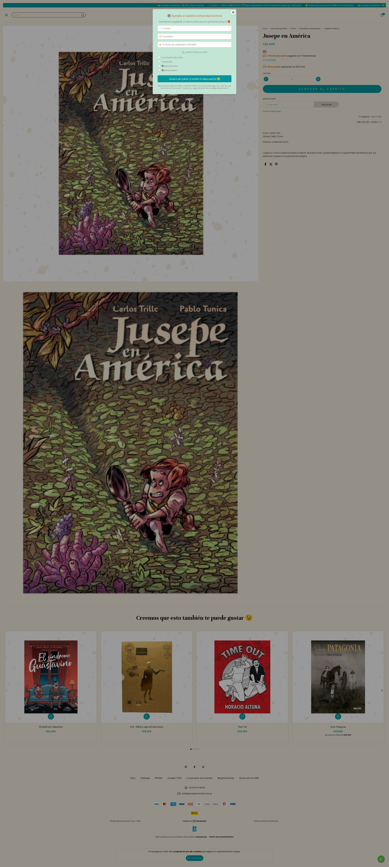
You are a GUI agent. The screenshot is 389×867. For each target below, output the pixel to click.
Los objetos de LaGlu (172, 57)
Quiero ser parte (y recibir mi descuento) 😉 (194, 79)
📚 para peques (169, 70)
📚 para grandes (169, 65)
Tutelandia (166, 61)
